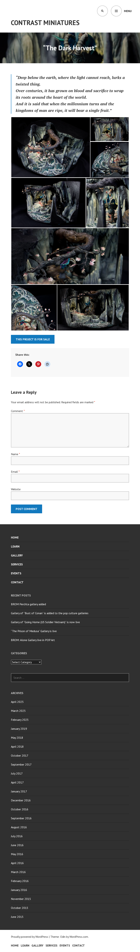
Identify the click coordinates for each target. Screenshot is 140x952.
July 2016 (17, 836)
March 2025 (18, 711)
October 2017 (19, 755)
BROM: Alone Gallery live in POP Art (33, 640)
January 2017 (19, 791)
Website (16, 489)
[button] (50, 147)
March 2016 (18, 872)
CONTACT (17, 582)
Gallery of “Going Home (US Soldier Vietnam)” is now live (45, 622)
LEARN (15, 546)
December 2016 (21, 800)
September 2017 (21, 764)
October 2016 (19, 809)
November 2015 (21, 899)
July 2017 (17, 773)
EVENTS (16, 573)
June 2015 (17, 917)
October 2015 (19, 908)
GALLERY (17, 555)
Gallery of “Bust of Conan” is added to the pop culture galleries (49, 613)
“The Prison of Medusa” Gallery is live (34, 631)
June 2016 (17, 845)
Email (15, 471)
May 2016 (17, 854)
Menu (128, 11)
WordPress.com (78, 936)
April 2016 (17, 863)
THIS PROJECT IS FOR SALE (33, 339)
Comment (18, 411)
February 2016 (20, 881)
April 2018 (17, 746)
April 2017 (17, 782)
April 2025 (17, 702)
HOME (15, 537)
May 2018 (17, 737)
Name (15, 454)
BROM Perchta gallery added (28, 604)
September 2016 (21, 818)
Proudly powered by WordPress (29, 936)
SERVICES (17, 564)
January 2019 (19, 728)
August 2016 (19, 827)
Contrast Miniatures (45, 22)
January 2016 (19, 890)
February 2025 (20, 719)
